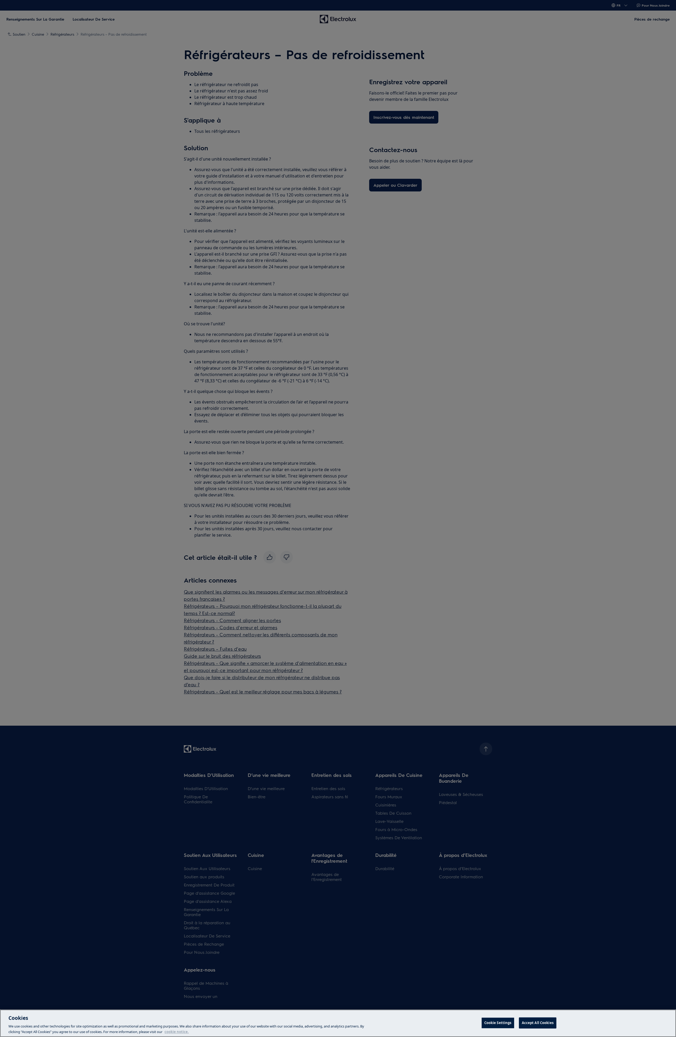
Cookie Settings (497, 1022)
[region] (338, 1023)
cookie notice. (177, 1031)
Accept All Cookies (537, 1022)
